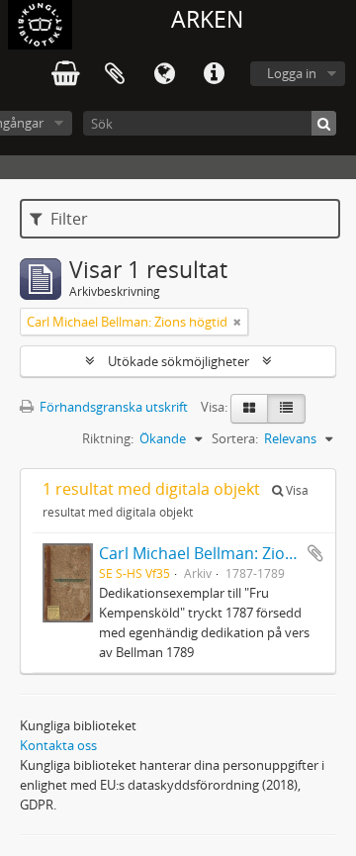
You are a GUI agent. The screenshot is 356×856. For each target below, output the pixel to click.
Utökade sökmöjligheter (178, 361)
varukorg (65, 74)
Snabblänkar (213, 74)
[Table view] (286, 409)
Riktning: (108, 438)
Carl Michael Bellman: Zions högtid (227, 553)
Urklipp (114, 74)
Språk (164, 74)
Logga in (291, 73)
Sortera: (235, 438)
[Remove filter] (237, 322)
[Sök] (324, 123)
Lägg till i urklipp (315, 553)
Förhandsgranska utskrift (112, 407)
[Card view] (249, 409)
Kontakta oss (58, 745)
